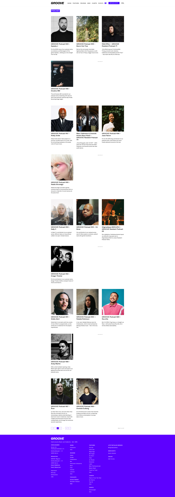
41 (66, 428)
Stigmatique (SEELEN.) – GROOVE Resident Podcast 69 (112, 229)
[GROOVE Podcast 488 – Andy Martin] (62, 347)
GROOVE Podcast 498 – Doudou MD (60, 90)
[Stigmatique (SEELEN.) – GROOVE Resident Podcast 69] (113, 212)
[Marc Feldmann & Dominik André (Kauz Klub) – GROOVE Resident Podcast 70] (87, 119)
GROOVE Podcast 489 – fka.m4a (111, 318)
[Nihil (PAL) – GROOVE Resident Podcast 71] (113, 29)
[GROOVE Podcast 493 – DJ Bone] (87, 212)
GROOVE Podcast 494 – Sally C (60, 228)
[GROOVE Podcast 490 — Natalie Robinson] (87, 302)
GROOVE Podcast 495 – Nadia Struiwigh (60, 183)
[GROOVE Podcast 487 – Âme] (62, 391)
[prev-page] (52, 428)
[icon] (122, 3)
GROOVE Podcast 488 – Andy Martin (60, 363)
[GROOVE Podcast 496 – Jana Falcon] (113, 119)
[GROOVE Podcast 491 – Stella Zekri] (62, 302)
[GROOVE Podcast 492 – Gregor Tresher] (62, 259)
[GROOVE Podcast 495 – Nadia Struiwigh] (62, 167)
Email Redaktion (55, 465)
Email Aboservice (56, 467)
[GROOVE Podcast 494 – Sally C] (62, 212)
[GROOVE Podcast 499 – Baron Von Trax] (87, 29)
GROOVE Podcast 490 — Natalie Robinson (86, 318)
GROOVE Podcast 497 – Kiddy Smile (60, 134)
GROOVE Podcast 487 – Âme (60, 407)
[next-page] (69, 428)
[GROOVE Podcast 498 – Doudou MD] (62, 74)
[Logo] (57, 3)
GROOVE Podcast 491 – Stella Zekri (60, 318)
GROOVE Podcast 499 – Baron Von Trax (85, 45)
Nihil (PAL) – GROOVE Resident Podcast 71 (110, 45)
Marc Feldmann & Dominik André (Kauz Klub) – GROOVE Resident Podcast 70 (87, 136)
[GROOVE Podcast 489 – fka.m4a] (113, 302)
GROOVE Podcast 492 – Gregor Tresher (60, 275)
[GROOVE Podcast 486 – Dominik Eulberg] (87, 391)
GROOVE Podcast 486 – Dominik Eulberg (85, 407)
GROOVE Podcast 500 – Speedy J (60, 45)
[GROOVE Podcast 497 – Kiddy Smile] (62, 119)
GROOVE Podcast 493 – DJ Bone (87, 228)
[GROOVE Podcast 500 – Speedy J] (62, 29)
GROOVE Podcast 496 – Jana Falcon (111, 134)
